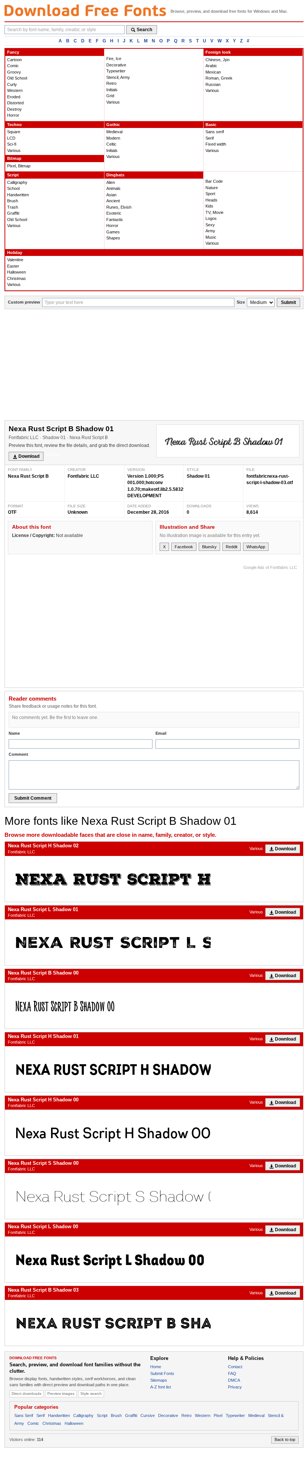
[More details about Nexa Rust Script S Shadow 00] (154, 1196)
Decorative (116, 65)
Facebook (184, 546)
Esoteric (113, 213)
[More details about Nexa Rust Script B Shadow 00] (154, 1006)
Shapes (113, 238)
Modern (113, 138)
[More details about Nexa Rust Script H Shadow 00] (154, 1132)
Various (113, 102)
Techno (14, 124)
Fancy (13, 52)
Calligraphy (17, 182)
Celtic (111, 144)
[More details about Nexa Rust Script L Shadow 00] (154, 1259)
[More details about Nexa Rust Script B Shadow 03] (154, 1323)
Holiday (14, 252)
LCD (11, 138)
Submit (288, 302)
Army (210, 231)
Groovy (14, 72)
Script (13, 175)
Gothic (113, 124)
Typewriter (115, 71)
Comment (18, 754)
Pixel (218, 1415)
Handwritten (18, 195)
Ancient (113, 201)
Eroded (13, 97)
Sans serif (214, 131)
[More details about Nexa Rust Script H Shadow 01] (154, 1069)
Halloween (16, 272)
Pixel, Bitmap (18, 166)
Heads (211, 200)
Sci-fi (11, 144)
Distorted (15, 103)
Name (14, 733)
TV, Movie (214, 212)
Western (15, 90)
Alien (110, 182)
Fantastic (114, 219)
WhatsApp (255, 546)
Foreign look (218, 52)
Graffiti (13, 213)
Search (144, 29)
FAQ (232, 1373)
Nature (211, 187)
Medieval (114, 131)
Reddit (231, 546)
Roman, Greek (219, 78)
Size (241, 302)
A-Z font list (160, 1387)
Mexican (213, 72)
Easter (13, 266)
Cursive (147, 1415)
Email (161, 733)
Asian (111, 195)
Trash (12, 207)
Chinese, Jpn (217, 59)
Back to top (285, 1439)
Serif (209, 138)
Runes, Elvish (118, 207)
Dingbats (115, 175)
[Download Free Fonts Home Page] (85, 10)
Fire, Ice (113, 58)
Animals (113, 188)
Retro (111, 83)
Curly (12, 84)
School (13, 188)
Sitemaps (158, 1380)
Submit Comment (32, 798)
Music (210, 237)
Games (113, 232)
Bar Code (214, 181)
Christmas (16, 278)
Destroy (14, 109)
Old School (17, 78)
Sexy (210, 225)
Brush (12, 201)
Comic (13, 65)
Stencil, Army (118, 77)
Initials (112, 89)
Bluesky (209, 546)
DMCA (234, 1380)
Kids (209, 206)
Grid (110, 95)
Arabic (211, 65)
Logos (211, 218)
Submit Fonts (162, 1373)
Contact (235, 1366)
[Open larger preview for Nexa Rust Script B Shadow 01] (228, 441)
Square (13, 131)
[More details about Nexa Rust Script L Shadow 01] (154, 942)
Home (155, 1366)
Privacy (235, 1387)
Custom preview (24, 302)
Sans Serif (23, 1415)
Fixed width (215, 144)
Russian (212, 84)
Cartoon (14, 59)
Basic (210, 124)
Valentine (15, 259)
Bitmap (14, 158)
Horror (13, 115)
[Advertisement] (154, 365)
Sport (210, 193)
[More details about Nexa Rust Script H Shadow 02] (154, 879)
